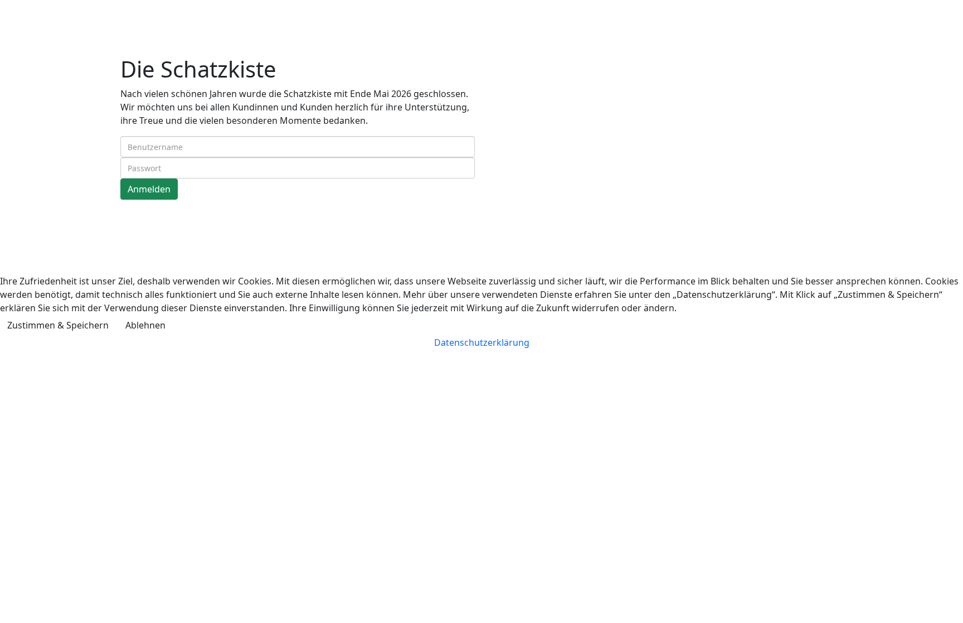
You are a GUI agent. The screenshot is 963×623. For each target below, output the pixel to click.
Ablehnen (145, 325)
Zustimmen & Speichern (58, 325)
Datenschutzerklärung (481, 342)
